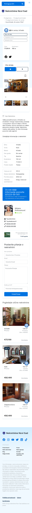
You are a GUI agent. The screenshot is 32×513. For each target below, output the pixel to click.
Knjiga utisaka (6, 453)
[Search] (22, 4)
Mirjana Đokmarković (20, 209)
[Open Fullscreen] (26, 96)
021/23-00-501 (12, 194)
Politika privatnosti (9, 497)
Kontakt (18, 451)
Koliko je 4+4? (8, 285)
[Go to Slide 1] (8, 103)
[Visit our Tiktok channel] (27, 439)
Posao (18, 447)
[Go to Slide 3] (25, 103)
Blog (4, 451)
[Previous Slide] (6, 85)
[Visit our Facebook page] (5, 439)
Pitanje (6, 265)
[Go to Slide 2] (17, 103)
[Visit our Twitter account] (18, 439)
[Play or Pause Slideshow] (5, 96)
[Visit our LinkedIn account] (22, 439)
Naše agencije (20, 449)
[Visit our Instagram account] (9, 439)
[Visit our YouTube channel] (13, 439)
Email (5, 258)
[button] (16, 85)
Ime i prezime (8, 251)
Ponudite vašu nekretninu (20, 454)
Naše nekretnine (7, 449)
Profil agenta (24, 236)
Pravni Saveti (6, 447)
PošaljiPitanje (16, 294)
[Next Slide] (26, 85)
